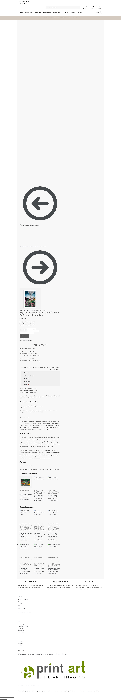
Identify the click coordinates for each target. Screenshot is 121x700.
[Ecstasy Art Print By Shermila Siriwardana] (40, 482)
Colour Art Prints (38, 524)
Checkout (93, 8)
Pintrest (19, 645)
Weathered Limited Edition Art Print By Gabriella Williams (24, 568)
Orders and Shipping (22, 624)
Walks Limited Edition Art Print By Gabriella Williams (26, 535)
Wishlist (99, 8)
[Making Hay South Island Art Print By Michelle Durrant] (40, 550)
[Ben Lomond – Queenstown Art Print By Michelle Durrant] (40, 516)
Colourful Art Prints (25, 491)
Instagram (20, 643)
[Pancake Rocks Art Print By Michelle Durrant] (54, 550)
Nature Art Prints (38, 492)
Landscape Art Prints (25, 526)
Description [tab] (26, 372)
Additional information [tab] (29, 375)
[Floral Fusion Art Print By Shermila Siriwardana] (26, 482)
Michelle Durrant (38, 539)
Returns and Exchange (23, 626)
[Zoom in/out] (1, 697)
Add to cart (24, 336)
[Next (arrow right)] (5, 699)
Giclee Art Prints (27, 525)
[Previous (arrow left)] (1, 699)
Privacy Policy (21, 632)
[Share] (8, 697)
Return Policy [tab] (27, 381)
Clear (40, 331)
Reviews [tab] (26, 384)
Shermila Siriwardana (27, 340)
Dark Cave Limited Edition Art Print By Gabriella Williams (52, 535)
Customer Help (86, 8)
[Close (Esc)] (12, 697)
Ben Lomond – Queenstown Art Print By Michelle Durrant (39, 535)
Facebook (20, 641)
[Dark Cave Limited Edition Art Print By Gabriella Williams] (54, 516)
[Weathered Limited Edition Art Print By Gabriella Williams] (26, 550)
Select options (26, 502)
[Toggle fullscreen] (5, 697)
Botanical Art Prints (24, 490)
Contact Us (20, 628)
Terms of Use (21, 630)
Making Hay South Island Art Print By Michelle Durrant (40, 568)
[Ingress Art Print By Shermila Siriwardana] (54, 482)
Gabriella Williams (24, 539)
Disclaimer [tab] (26, 378)
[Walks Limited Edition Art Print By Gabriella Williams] (26, 516)
